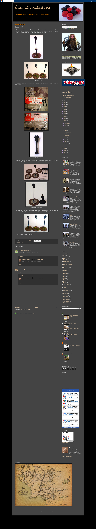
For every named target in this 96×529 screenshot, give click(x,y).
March (66, 141)
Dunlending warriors (74, 169)
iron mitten (66, 333)
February (67, 143)
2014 (65, 148)
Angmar (65, 253)
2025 (65, 104)
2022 (65, 109)
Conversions (66, 256)
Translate (72, 28)
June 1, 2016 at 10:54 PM (26, 250)
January (66, 144)
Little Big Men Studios (67, 92)
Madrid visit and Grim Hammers (69, 397)
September (67, 127)
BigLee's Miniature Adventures (70, 314)
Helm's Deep (65, 404)
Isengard (65, 270)
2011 (65, 154)
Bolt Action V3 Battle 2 (74, 160)
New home (72, 178)
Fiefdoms (65, 262)
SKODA (65, 279)
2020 (65, 113)
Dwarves (65, 258)
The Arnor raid (67, 133)
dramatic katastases (33, 7)
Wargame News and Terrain (70, 323)
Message (65, 273)
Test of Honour (66, 284)
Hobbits (65, 269)
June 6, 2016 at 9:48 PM (38, 259)
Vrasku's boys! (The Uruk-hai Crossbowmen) (75, 224)
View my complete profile (67, 456)
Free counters (65, 442)
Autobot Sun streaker (73, 334)
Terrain (64, 282)
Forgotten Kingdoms (67, 264)
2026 (65, 102)
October (66, 125)
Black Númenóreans (74, 205)
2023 (65, 108)
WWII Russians (66, 301)
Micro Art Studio (66, 94)
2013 (65, 150)
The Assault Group (67, 97)
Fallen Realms (66, 261)
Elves (64, 259)
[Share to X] (37, 241)
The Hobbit (65, 285)
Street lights (66, 135)
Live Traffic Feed (70, 390)
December (67, 121)
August (66, 128)
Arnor (64, 255)
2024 (65, 106)
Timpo (64, 287)
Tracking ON (75, 427)
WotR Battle (65, 293)
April (66, 139)
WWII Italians (66, 299)
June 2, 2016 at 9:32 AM (30, 269)
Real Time (70, 427)
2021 (65, 111)
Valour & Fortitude (67, 289)
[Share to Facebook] (38, 241)
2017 (65, 118)
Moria (64, 276)
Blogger (53, 511)
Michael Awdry (22, 269)
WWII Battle (65, 295)
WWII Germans (66, 298)
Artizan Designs (66, 91)
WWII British (65, 296)
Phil (19, 250)
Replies (21, 256)
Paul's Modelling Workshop (68, 95)
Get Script (66, 427)
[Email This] (34, 241)
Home (36, 307)
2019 (65, 115)
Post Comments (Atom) (25, 309)
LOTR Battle (65, 272)
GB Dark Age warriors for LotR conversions (75, 188)
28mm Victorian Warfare (69, 353)
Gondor (64, 266)
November (67, 123)
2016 (65, 120)
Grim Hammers (73, 232)
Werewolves (65, 292)
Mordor (64, 275)
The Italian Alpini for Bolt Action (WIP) (74, 242)
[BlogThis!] (35, 241)
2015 (65, 147)
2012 (65, 152)
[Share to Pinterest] (40, 241)
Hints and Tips (66, 267)
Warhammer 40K (66, 290)
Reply (20, 254)
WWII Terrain (20, 242)
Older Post (55, 307)
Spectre (65, 281)
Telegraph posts (67, 132)
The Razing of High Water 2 (68, 421)
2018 (65, 116)
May (66, 137)
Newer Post (17, 307)
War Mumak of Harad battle (68, 414)
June (66, 130)
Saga (64, 278)
